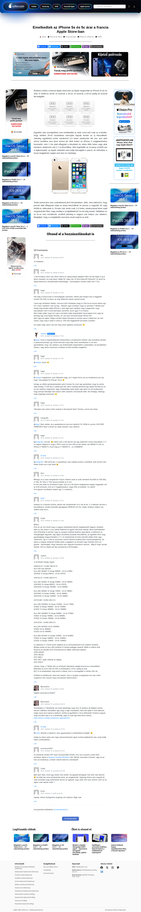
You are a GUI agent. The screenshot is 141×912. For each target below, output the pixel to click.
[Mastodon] (118, 867)
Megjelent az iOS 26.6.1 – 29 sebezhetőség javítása (12, 204)
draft (42, 498)
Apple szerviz (85, 6)
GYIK (56, 6)
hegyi (37, 340)
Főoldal (33, 6)
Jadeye (43, 334)
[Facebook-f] (101, 867)
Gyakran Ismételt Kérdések (59, 757)
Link (35, 265)
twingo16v (39, 442)
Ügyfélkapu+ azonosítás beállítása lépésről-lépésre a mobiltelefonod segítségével (99, 848)
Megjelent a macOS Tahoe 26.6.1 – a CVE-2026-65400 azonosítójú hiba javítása (15, 228)
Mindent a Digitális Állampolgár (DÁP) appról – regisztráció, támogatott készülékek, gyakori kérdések (80, 849)
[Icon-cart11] (129, 6)
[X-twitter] (107, 867)
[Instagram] (112, 867)
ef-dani (43, 456)
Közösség (45, 6)
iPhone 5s (90, 37)
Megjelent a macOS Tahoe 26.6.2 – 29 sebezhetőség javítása (15, 157)
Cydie (37, 733)
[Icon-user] (134, 6)
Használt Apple (69, 6)
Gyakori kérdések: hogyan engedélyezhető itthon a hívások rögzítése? (118, 848)
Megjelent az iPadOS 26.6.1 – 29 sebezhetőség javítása (13, 180)
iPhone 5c (83, 37)
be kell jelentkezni (61, 809)
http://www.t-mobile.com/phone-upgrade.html (52, 718)
